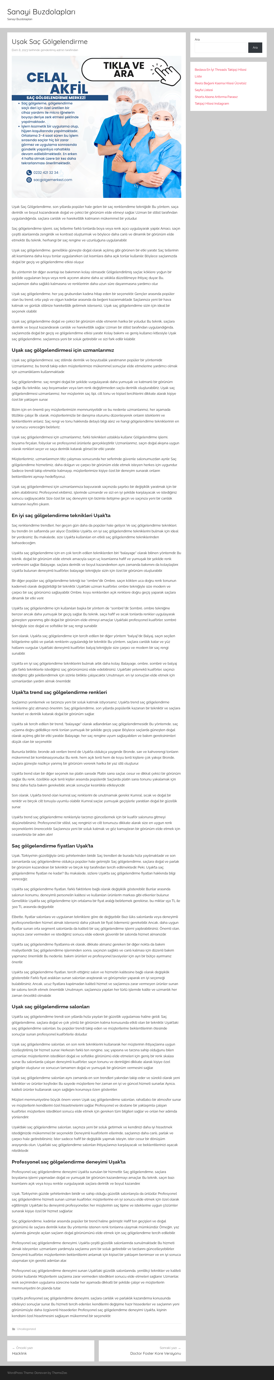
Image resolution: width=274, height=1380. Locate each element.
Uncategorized (26, 1329)
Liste (198, 76)
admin (60, 50)
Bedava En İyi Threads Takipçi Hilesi (220, 69)
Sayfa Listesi (204, 90)
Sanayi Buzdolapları (41, 11)
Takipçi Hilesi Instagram (212, 103)
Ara (197, 39)
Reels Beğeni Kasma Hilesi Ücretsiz (220, 83)
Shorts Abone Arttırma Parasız (216, 97)
